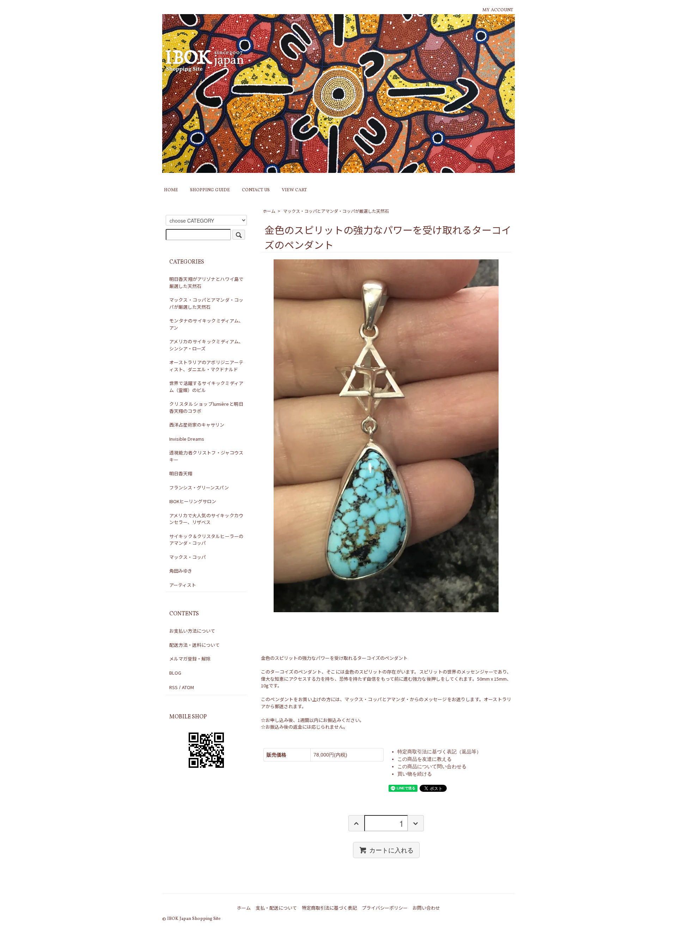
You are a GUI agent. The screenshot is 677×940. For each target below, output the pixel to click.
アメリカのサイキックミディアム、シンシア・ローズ (206, 345)
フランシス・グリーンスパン (199, 487)
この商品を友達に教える (424, 759)
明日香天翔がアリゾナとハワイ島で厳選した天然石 (206, 282)
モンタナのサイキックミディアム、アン (206, 324)
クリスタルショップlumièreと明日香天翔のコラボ (206, 407)
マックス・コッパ (187, 557)
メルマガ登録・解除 (190, 658)
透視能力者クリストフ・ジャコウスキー (206, 456)
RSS (173, 687)
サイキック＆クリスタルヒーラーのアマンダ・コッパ (206, 540)
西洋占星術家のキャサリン (196, 424)
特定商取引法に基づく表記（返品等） (439, 751)
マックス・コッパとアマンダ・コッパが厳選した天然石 (336, 211)
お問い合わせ (426, 907)
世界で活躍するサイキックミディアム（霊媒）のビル (206, 386)
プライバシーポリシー (385, 907)
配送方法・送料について (194, 644)
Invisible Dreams (186, 438)
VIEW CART (294, 190)
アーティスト (182, 585)
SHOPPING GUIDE (210, 190)
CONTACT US (256, 190)
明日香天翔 (180, 473)
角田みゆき (180, 570)
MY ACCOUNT (497, 10)
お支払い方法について (192, 630)
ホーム (269, 211)
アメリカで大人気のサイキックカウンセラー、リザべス (206, 519)
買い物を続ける (414, 774)
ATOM (188, 687)
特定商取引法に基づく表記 (329, 907)
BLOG (175, 672)
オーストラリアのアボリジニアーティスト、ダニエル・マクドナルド (206, 366)
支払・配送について (276, 907)
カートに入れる (391, 849)
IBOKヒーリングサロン (192, 501)
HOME (171, 190)
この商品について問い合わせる (431, 766)
